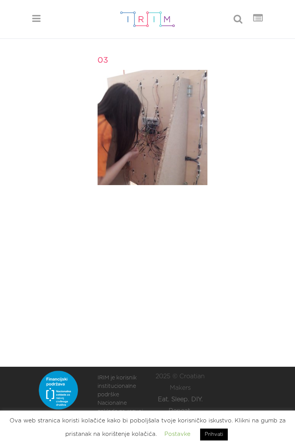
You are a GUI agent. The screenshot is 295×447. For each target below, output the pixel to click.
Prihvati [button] (214, 434)
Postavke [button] (177, 434)
